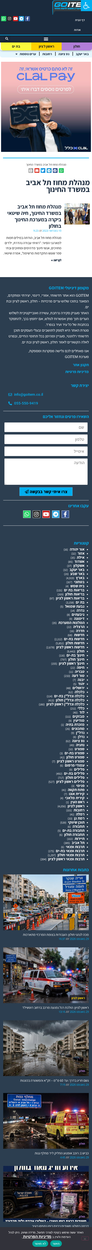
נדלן (81, 736)
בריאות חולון (75, 594)
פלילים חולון (75, 777)
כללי (81, 708)
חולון (76, 46)
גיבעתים (78, 614)
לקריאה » (56, 260)
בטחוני (79, 581)
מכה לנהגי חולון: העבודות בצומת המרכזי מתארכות (56, 934)
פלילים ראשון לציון (70, 781)
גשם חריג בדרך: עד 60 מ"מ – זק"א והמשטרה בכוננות (54, 1080)
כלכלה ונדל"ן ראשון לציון (65, 704)
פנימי (80, 785)
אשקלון (79, 565)
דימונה (79, 618)
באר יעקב (82, 54)
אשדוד (79, 561)
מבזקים (79, 716)
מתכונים (78, 728)
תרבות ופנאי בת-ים (70, 850)
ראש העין (78, 801)
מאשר (56, 1243)
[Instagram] (9, 18)
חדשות (79, 634)
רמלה (80, 814)
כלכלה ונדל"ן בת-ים (69, 695)
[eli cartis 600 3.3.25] (46, 150)
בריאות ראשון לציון (70, 598)
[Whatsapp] (3, 18)
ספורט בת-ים (75, 752)
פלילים (79, 769)
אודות (77, 30)
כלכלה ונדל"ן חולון (70, 699)
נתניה (80, 744)
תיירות (80, 838)
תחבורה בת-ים (73, 830)
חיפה (81, 667)
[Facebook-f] (27, 18)
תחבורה (79, 826)
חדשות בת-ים (74, 638)
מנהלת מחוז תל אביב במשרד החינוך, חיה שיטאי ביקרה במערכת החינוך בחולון (34, 216)
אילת (81, 557)
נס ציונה (63, 54)
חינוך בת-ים (76, 655)
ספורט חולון (75, 757)
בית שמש (77, 585)
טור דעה (78, 675)
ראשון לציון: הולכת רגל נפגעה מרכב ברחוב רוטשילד (55, 1007)
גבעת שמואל (75, 606)
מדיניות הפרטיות (36, 1236)
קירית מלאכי (75, 797)
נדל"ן (80, 732)
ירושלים (79, 687)
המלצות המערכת (71, 622)
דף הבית (80, 20)
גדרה (81, 610)
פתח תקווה (76, 789)
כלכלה (80, 691)
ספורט (80, 748)
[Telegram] (21, 18)
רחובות (47, 54)
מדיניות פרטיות (77, 372)
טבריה (80, 671)
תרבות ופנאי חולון (71, 854)
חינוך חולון (76, 659)
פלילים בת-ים (74, 773)
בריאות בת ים (74, 589)
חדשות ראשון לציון (70, 647)
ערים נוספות (28, 54)
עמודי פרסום (75, 765)
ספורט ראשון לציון (71, 761)
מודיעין (79, 720)
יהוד (81, 683)
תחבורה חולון (74, 834)
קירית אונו (77, 793)
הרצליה (79, 626)
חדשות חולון (75, 642)
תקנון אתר (81, 365)
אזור (81, 553)
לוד (82, 712)
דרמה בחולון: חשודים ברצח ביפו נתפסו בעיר (60, 1226)
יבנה (81, 679)
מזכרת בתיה (75, 724)
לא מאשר (40, 1243)
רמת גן (79, 818)
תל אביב (78, 842)
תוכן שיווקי (76, 822)
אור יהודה (77, 549)
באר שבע (77, 573)
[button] (86, 5)
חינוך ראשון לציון (72, 663)
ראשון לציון (46, 46)
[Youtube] (15, 18)
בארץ (80, 577)
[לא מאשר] (85, 1238)
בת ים (16, 46)
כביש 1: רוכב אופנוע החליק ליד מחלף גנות (62, 1153)
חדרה (80, 630)
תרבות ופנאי (75, 846)
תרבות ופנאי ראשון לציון (66, 858)
